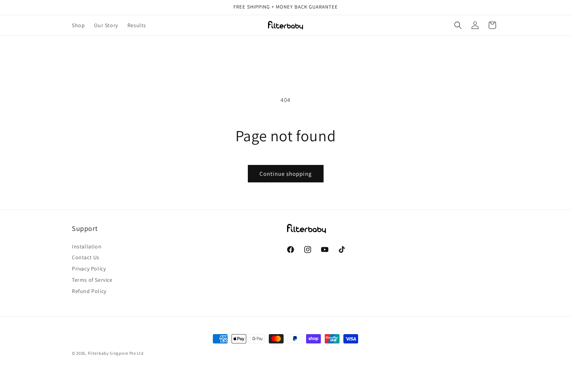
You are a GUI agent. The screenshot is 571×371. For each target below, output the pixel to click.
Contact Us (85, 257)
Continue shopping (285, 173)
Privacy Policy (89, 268)
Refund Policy (89, 291)
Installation (86, 246)
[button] (458, 25)
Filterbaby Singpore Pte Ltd (116, 353)
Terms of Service (92, 279)
